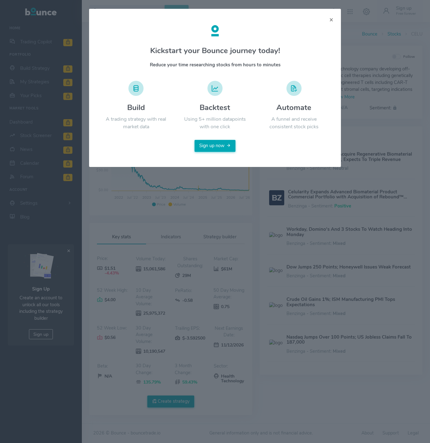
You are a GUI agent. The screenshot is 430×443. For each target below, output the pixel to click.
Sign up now (211, 145)
